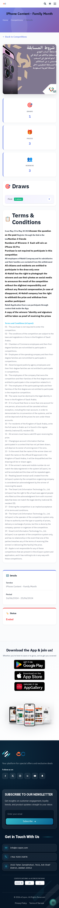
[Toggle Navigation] (55, 4)
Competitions (17, 20)
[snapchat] (42, 776)
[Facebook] (5, 776)
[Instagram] (20, 776)
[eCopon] (6, 754)
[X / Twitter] (13, 776)
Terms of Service (36, 903)
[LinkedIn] (27, 776)
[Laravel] (4, 3)
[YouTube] (35, 776)
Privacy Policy (21, 903)
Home (5, 20)
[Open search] (45, 4)
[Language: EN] (50, 4)
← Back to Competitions (15, 36)
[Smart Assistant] (53, 902)
